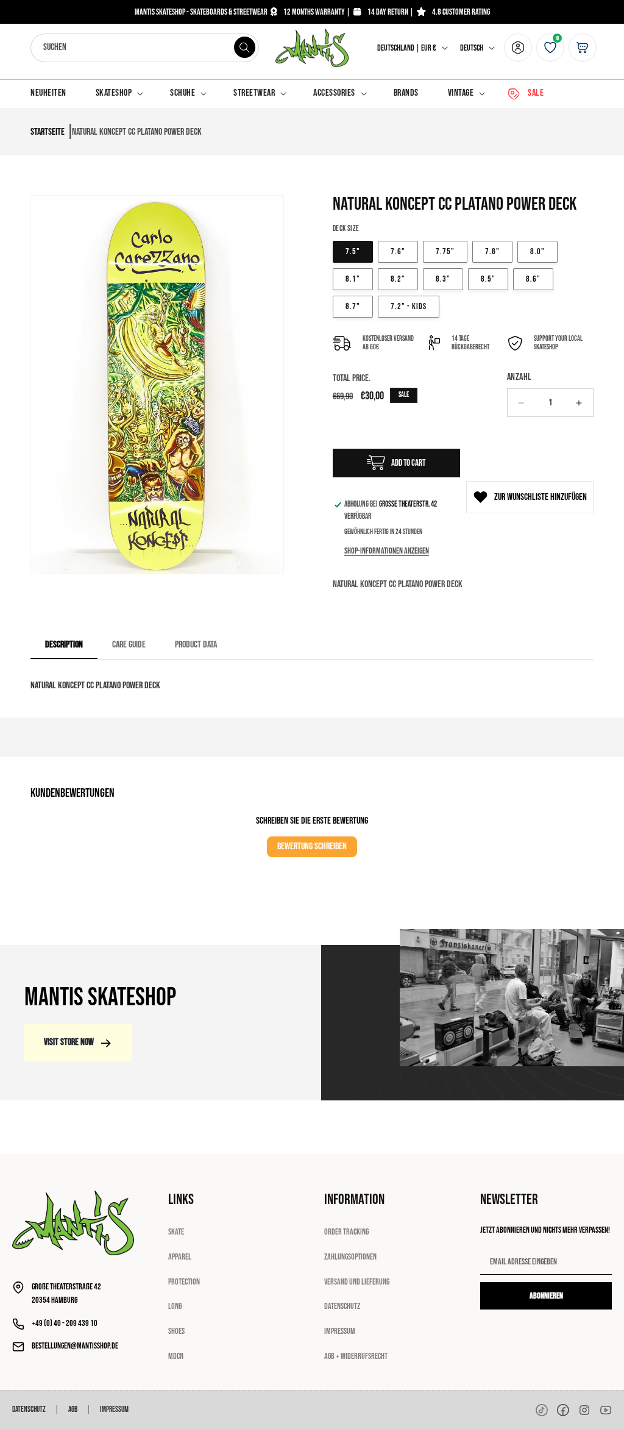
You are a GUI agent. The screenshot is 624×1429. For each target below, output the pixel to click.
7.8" (492, 251)
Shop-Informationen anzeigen (386, 551)
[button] (118, 93)
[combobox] (144, 48)
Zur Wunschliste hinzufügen (540, 497)
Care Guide (129, 644)
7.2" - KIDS (409, 306)
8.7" (353, 306)
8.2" (398, 279)
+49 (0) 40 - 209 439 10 (65, 1323)
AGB (72, 1409)
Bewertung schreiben (312, 846)
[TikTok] (542, 1410)
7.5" (353, 251)
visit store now (69, 1042)
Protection (184, 1282)
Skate (176, 1232)
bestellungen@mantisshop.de (75, 1346)
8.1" (353, 279)
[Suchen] (245, 47)
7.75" (445, 251)
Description (64, 644)
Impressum (339, 1331)
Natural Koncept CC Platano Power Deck (137, 132)
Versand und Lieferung (356, 1282)
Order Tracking (346, 1232)
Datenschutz (342, 1306)
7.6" (398, 251)
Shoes (176, 1331)
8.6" (533, 279)
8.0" (537, 251)
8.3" (443, 279)
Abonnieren (546, 1296)
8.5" (488, 279)
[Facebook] (563, 1410)
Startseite (47, 132)
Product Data (196, 644)
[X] (584, 1410)
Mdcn (175, 1356)
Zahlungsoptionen (350, 1257)
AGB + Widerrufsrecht (356, 1356)
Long (175, 1306)
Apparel (179, 1257)
